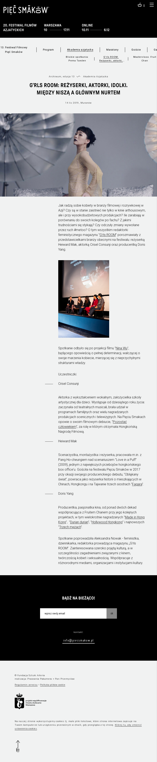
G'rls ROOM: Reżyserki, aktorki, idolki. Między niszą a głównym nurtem (111, 59)
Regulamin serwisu (26, 684)
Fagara (137, 484)
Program (48, 49)
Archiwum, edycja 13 (61, 76)
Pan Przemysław (65, 679)
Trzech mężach (70, 527)
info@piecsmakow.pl (78, 640)
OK (112, 613)
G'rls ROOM (108, 235)
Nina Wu (121, 348)
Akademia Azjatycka (95, 76)
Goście (136, 49)
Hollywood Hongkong (107, 522)
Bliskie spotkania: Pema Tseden (77, 59)
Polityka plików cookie (52, 684)
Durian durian (79, 522)
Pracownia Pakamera (39, 679)
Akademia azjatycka (80, 49)
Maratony (112, 49)
